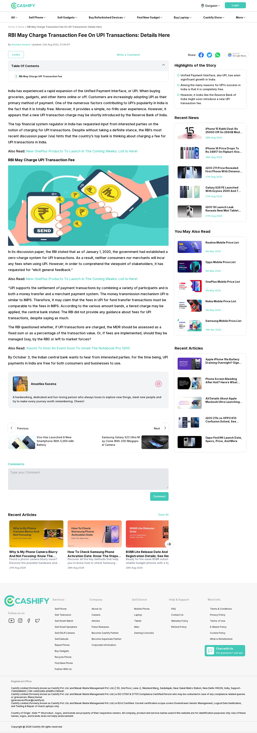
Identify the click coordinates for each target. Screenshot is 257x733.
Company (95, 599)
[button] (235, 5)
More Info (214, 599)
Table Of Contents (25, 66)
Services (58, 599)
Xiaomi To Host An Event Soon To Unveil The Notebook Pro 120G (78, 348)
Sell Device (139, 599)
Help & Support (179, 599)
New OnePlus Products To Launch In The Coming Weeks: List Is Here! (82, 151)
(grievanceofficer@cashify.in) (27, 700)
